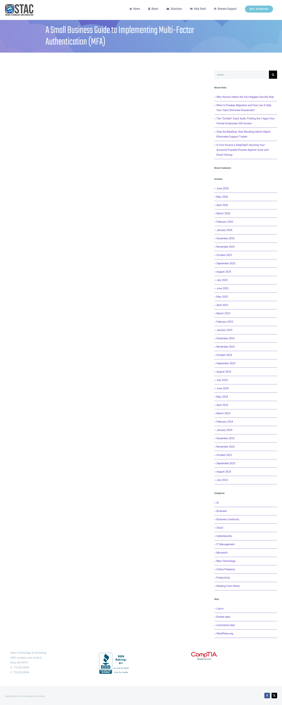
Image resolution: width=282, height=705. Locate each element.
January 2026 (224, 230)
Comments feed (225, 625)
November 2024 (225, 346)
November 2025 (225, 246)
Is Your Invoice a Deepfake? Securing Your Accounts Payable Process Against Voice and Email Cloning (242, 149)
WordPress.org (224, 633)
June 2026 (222, 188)
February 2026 (224, 221)
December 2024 (225, 338)
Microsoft (221, 552)
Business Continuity (227, 519)
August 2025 (223, 271)
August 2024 (223, 371)
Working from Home (228, 586)
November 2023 (225, 446)
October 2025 (224, 255)
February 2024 (224, 421)
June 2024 (222, 388)
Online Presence (225, 569)
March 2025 (223, 313)
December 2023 (225, 438)
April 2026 (222, 205)
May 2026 (222, 196)
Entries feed (223, 616)
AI (217, 502)
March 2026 (223, 213)
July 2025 (222, 280)
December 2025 (225, 238)
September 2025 (225, 263)
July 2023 (222, 480)
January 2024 (224, 430)
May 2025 (222, 296)
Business (221, 511)
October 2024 (224, 355)
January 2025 (224, 330)
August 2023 (223, 471)
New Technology (225, 561)
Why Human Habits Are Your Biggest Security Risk (245, 96)
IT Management (225, 544)
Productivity (223, 577)
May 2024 (222, 396)
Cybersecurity (224, 536)
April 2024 (222, 405)
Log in (220, 608)
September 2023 (225, 463)
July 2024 (222, 380)
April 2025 (222, 305)
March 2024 (223, 413)
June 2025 (222, 288)
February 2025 (224, 321)
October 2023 (224, 455)
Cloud (219, 527)
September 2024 (225, 363)
